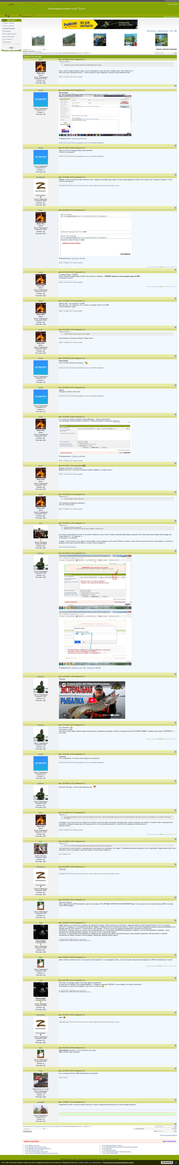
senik (40, 900)
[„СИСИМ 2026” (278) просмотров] (130, 46)
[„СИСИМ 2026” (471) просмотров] (38, 46)
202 (84, 867)
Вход (169, 4)
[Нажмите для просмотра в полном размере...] (95, 135)
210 (84, 1102)
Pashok (40, 90)
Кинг (40, 523)
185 (84, 210)
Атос (40, 841)
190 (84, 387)
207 (84, 1015)
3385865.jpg (75, 668)
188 (84, 329)
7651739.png (75, 138)
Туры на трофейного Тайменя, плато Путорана (43, 1153)
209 (84, 1071)
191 (84, 417)
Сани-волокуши (110, 1150)
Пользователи (151, 31)
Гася (40, 1071)
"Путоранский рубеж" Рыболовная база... (119, 1151)
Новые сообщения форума (171, 16)
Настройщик (38, 51)
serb (40, 923)
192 (84, 465)
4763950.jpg (75, 456)
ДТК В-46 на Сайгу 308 (36, 1150)
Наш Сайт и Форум (57, 53)
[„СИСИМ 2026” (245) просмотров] (99, 46)
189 (84, 358)
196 (84, 676)
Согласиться (167, 1162)
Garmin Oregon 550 (112, 1153)
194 (84, 523)
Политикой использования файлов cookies (118, 1162)
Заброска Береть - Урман (114, 1145)
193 (84, 494)
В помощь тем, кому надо (69, 53)
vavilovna (41, 553)
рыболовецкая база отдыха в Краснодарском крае (121, 1147)
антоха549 (40, 1102)
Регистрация (174, 4)
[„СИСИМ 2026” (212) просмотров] (161, 46)
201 (84, 841)
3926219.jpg (91, 668)
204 (84, 923)
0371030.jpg (75, 258)
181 (84, 59)
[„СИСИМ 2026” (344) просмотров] (69, 46)
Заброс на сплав (34, 1145)
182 (84, 90)
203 (84, 900)
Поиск (171, 31)
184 (84, 177)
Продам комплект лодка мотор (38, 1151)
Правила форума (162, 31)
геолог (41, 59)
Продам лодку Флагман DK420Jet (39, 1148)
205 (84, 957)
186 (84, 272)
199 (84, 783)
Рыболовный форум (28, 53)
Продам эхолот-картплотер (37, 1147)
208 (84, 1048)
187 (84, 301)
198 (84, 754)
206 (84, 980)
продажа (108, 1148)
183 (84, 148)
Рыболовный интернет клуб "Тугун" (67, 8)
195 (84, 553)
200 (84, 812)
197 (84, 725)
